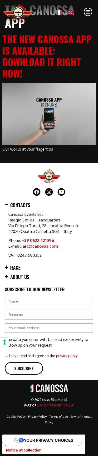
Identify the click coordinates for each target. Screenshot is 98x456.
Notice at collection (24, 450)
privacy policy (67, 355)
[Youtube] (61, 192)
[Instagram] (49, 192)
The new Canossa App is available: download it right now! (47, 56)
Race (15, 267)
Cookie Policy (16, 416)
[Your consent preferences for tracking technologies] (4, 342)
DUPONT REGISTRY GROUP (55, 405)
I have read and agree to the (43, 355)
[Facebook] (36, 192)
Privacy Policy (37, 416)
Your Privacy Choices (48, 440)
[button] (49, 205)
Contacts (20, 205)
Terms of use (58, 416)
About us (19, 276)
